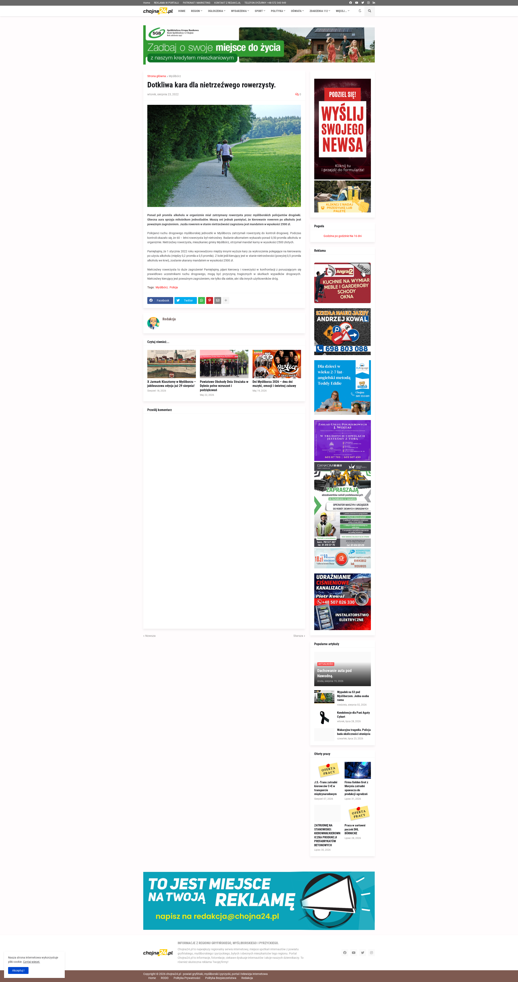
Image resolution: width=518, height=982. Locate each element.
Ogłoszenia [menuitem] (215, 11)
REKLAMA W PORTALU (166, 2)
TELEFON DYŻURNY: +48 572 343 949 (265, 2)
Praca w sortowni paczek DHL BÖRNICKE (355, 829)
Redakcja (247, 978)
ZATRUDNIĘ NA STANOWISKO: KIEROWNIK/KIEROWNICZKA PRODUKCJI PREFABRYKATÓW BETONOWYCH (327, 835)
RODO (165, 978)
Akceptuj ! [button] (18, 970)
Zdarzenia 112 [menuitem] (319, 11)
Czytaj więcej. (31, 961)
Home (146, 2)
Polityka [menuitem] (277, 11)
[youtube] (356, 3)
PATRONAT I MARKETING (196, 2)
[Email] (217, 300)
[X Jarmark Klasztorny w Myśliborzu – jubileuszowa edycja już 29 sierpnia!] (171, 364)
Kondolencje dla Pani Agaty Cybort (353, 715)
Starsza (298, 635)
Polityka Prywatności (187, 978)
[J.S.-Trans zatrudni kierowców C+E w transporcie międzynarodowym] (327, 770)
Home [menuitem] (181, 11)
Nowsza (150, 635)
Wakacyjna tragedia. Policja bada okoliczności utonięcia (354, 732)
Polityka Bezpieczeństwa (220, 978)
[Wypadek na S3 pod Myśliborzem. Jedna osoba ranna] (324, 696)
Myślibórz (175, 76)
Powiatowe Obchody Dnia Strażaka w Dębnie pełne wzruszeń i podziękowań (224, 386)
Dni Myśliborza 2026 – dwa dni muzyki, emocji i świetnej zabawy (274, 384)
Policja (174, 287)
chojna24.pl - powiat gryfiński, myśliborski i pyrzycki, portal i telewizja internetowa (217, 974)
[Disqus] (224, 468)
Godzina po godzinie (336, 236)
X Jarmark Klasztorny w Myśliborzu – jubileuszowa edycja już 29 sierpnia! (171, 384)
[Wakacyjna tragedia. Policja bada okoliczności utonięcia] (324, 734)
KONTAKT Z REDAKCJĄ (227, 2)
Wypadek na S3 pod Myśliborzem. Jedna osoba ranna (353, 696)
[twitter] (362, 3)
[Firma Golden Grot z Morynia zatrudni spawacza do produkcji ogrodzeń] (358, 770)
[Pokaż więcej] (225, 300)
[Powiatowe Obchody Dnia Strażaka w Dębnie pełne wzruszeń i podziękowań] (224, 364)
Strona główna (156, 76)
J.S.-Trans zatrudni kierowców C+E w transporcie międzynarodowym (325, 788)
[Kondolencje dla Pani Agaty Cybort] (324, 717)
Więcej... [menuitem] (341, 11)
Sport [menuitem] (259, 11)
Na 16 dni (356, 236)
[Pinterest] (209, 300)
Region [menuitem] (195, 11)
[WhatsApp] (201, 300)
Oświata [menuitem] (296, 11)
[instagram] (368, 3)
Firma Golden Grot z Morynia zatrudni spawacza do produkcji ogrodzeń (356, 788)
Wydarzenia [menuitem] (239, 11)
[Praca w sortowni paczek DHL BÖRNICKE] (358, 813)
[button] (360, 11)
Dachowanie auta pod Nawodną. (334, 673)
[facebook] (350, 3)
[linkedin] (374, 3)
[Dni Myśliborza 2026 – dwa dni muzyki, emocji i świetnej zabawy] (277, 364)
